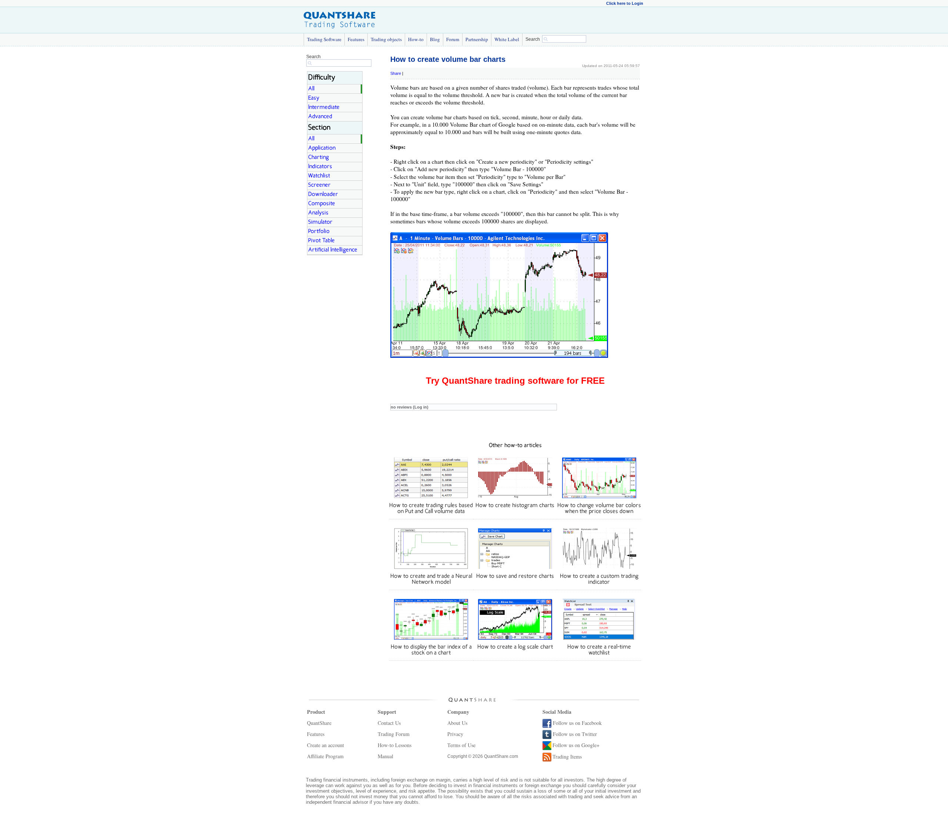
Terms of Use (461, 745)
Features (356, 39)
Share (395, 73)
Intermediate (324, 107)
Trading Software (324, 39)
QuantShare (319, 722)
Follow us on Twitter (575, 733)
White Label (506, 39)
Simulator (320, 222)
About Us (457, 722)
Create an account (325, 745)
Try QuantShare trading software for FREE (515, 381)
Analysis (318, 213)
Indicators (320, 167)
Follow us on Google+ (576, 745)
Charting (318, 157)
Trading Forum (394, 733)
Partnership (476, 39)
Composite (321, 204)
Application (322, 148)
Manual (385, 756)
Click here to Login (624, 3)
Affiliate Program (325, 756)
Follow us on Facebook (577, 722)
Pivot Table (321, 241)
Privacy (455, 733)
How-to (416, 39)
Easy (313, 98)
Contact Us (389, 722)
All (311, 89)
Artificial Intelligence (332, 250)
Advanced (320, 117)
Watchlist (319, 176)
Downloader (323, 194)
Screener (319, 185)
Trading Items (567, 756)
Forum (452, 39)
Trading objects (386, 39)
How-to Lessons (394, 745)
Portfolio (319, 231)
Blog (435, 39)
